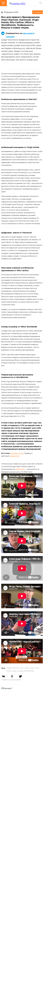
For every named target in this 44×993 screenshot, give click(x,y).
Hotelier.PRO (14, 456)
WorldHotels (29, 671)
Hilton (32, 668)
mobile (8, 668)
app (14, 671)
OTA (21, 668)
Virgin (27, 668)
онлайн (20, 671)
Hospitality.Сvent (16, 453)
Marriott (16, 668)
